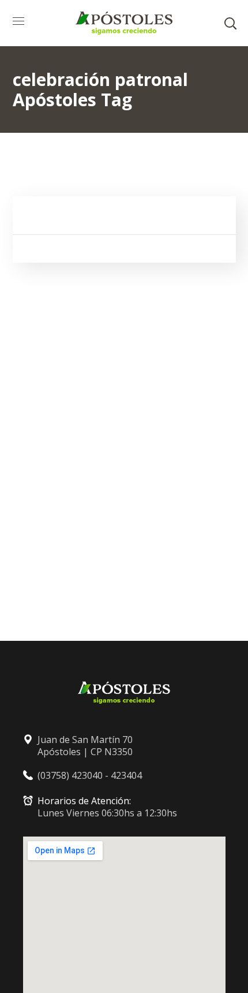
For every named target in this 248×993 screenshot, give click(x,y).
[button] (230, 23)
